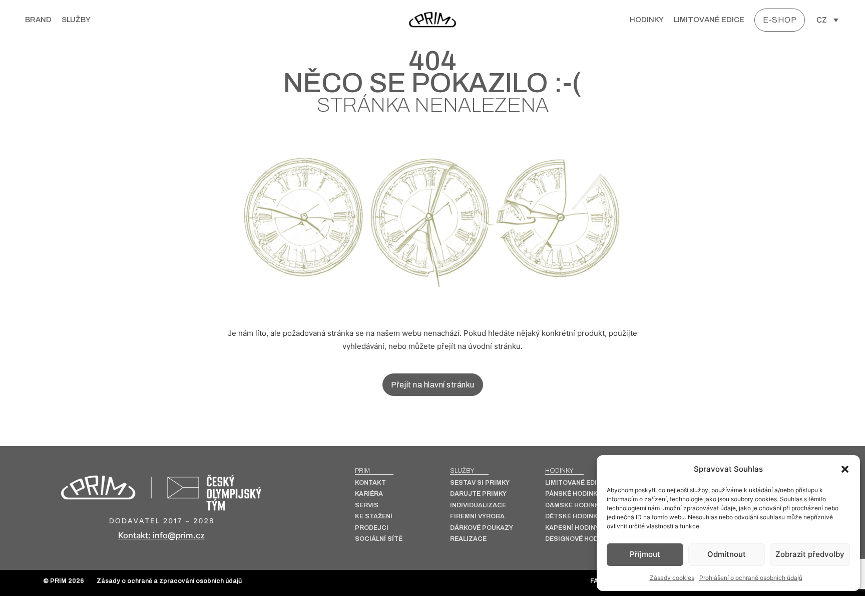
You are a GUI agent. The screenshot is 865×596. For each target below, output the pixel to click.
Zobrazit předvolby (809, 554)
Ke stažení (373, 516)
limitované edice (709, 20)
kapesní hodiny (572, 528)
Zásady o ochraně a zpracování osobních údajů (169, 581)
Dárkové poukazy (481, 528)
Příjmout (645, 554)
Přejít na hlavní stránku (433, 384)
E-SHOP (779, 20)
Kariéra (369, 494)
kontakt (370, 483)
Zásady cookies (672, 577)
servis (366, 505)
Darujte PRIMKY (478, 494)
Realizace (468, 539)
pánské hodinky (573, 494)
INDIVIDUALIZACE (478, 505)
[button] (845, 469)
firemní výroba (477, 516)
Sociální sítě (378, 539)
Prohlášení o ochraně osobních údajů (750, 577)
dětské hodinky (573, 516)
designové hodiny (577, 539)
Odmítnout (726, 554)
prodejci (371, 528)
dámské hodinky (574, 505)
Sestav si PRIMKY (480, 483)
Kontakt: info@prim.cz (161, 535)
